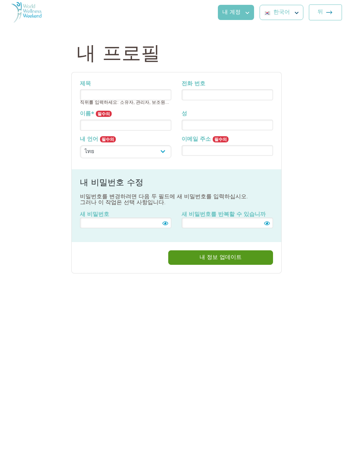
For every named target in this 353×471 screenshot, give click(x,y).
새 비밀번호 (94, 214)
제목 (85, 83)
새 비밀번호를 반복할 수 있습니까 (224, 214)
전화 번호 (193, 83)
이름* (95, 113)
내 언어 (97, 139)
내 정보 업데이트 (221, 257)
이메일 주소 (204, 139)
